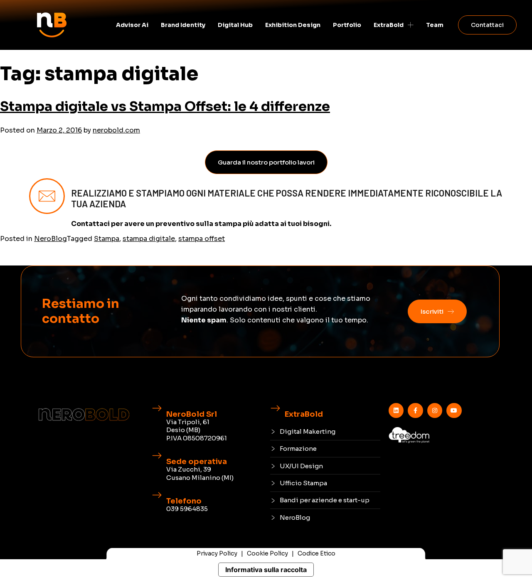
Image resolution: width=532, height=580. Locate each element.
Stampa (106, 238)
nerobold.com (116, 130)
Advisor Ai (132, 25)
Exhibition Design (292, 25)
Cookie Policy (267, 553)
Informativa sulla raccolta (266, 569)
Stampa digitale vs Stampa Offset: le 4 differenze (165, 106)
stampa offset (201, 238)
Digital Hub (235, 25)
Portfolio (347, 25)
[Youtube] (453, 410)
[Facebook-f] (415, 410)
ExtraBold (389, 25)
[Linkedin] (396, 410)
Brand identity (183, 25)
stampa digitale (149, 238)
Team (434, 25)
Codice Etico (316, 553)
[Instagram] (434, 410)
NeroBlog (50, 238)
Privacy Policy (217, 553)
